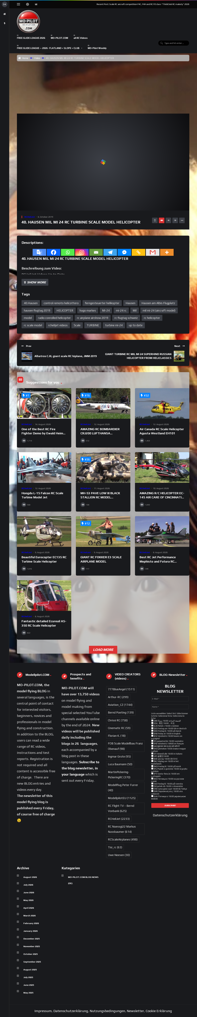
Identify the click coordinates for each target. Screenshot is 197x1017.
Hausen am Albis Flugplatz (158, 303)
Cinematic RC (119, 728)
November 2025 (31, 946)
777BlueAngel (121, 689)
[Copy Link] (138, 252)
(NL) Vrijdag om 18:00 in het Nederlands (165, 762)
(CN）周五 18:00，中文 (164, 723)
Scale (77, 325)
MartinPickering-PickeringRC (119, 774)
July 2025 (28, 977)
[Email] (96, 252)
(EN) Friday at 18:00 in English (166, 733)
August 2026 (30, 877)
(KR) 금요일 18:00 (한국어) (165, 759)
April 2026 (28, 908)
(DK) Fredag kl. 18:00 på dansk (167, 731)
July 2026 (28, 885)
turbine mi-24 (114, 325)
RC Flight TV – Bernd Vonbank (121, 808)
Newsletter (135, 1011)
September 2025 (32, 962)
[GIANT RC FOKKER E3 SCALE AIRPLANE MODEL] (103, 531)
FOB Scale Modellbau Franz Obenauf (125, 746)
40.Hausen (31, 303)
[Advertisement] (104, 84)
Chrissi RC (118, 720)
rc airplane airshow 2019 (92, 318)
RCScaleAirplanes (123, 839)
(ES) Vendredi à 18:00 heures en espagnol (166, 737)
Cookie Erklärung (159, 1011)
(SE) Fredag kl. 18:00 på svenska (168, 784)
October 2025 (30, 954)
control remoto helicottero (61, 303)
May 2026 (28, 900)
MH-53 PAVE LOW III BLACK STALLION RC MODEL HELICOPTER (100, 497)
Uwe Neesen (119, 855)
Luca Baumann (120, 764)
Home (24, 58)
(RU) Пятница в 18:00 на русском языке (167, 780)
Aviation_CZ (120, 704)
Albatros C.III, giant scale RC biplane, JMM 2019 (65, 356)
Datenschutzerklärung (170, 815)
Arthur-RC (118, 697)
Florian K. (117, 735)
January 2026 (30, 931)
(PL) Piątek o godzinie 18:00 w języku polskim (169, 770)
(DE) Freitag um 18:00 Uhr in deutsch (170, 728)
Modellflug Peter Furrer (123, 787)
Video (37, 58)
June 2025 (28, 985)
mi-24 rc (121, 310)
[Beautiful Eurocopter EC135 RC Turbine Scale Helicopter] (44, 531)
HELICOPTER (64, 310)
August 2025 (30, 969)
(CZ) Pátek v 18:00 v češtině (166, 726)
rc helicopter (152, 318)
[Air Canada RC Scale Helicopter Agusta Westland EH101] (162, 403)
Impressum (43, 1011)
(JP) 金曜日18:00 (161, 756)
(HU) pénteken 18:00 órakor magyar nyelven (168, 750)
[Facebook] (53, 252)
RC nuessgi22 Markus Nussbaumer (122, 829)
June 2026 (28, 892)
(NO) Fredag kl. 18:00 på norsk (167, 766)
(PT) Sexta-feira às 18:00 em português (165, 775)
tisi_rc (115, 847)
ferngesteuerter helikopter (102, 303)
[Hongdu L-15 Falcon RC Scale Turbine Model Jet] (44, 467)
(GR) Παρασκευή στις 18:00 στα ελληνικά (167, 792)
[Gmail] (152, 252)
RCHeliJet (29, 217)
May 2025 (28, 992)
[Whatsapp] (67, 252)
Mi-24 (106, 310)
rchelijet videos (58, 325)
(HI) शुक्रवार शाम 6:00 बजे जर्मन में (166, 746)
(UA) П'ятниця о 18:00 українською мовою (168, 797)
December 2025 (31, 938)
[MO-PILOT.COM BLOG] (28, 21)
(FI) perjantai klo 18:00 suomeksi (168, 741)
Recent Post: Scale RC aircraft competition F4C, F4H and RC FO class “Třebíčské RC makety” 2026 (143, 4)
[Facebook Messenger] (124, 252)
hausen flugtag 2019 (37, 310)
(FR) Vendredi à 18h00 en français (168, 743)
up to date (136, 325)
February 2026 (31, 923)
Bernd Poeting (121, 712)
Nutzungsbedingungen (107, 1011)
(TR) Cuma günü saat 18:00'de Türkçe (170, 789)
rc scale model (33, 325)
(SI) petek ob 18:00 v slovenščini (168, 786)
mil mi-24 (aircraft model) (159, 310)
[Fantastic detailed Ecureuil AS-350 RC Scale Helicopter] (44, 595)
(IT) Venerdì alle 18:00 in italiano (167, 754)
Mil (135, 310)
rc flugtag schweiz (126, 318)
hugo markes (88, 310)
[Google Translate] (39, 252)
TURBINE (93, 325)
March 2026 (29, 915)
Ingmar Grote (119, 756)
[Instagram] (82, 252)
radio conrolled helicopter (54, 318)
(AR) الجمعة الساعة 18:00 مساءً (167, 721)
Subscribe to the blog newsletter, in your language (80, 768)
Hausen (130, 303)
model (28, 318)
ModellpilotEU (122, 798)
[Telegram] (110, 252)
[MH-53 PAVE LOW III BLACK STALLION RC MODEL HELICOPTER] (103, 467)
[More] (167, 252)
